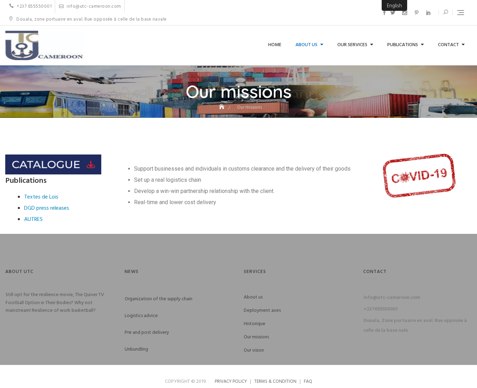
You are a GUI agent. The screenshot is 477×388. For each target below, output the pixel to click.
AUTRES (33, 219)
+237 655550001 (34, 6)
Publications (402, 45)
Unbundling (136, 349)
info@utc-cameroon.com (93, 6)
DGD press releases (46, 208)
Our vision (254, 350)
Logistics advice (141, 316)
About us (306, 45)
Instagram (404, 12)
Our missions (256, 337)
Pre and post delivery (147, 333)
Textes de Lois (41, 197)
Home (274, 45)
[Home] (222, 107)
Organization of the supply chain (158, 299)
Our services (352, 45)
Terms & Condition (275, 381)
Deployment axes (262, 311)
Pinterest (416, 12)
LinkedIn (428, 12)
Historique (254, 324)
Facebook (384, 12)
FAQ (308, 381)
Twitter (392, 12)
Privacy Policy (231, 381)
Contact (448, 45)
